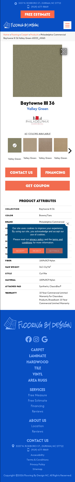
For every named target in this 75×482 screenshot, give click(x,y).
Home (6, 34)
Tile (37, 368)
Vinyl (38, 374)
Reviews (37, 412)
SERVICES (37, 389)
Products (34, 34)
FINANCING (55, 172)
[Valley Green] (14, 145)
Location (37, 426)
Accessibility (37, 455)
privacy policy (37, 239)
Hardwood (37, 362)
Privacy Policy (37, 464)
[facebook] (29, 339)
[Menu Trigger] (67, 25)
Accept (20, 250)
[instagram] (37, 339)
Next (69, 145)
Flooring (15, 34)
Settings (54, 250)
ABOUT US (37, 420)
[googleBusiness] (45, 339)
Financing (37, 406)
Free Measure (37, 395)
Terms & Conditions (37, 459)
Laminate (37, 356)
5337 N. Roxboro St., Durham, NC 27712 (39, 3)
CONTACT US (37, 440)
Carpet (24, 34)
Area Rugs (37, 380)
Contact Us (21, 172)
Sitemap (37, 469)
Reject (37, 250)
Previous (5, 145)
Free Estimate (37, 401)
